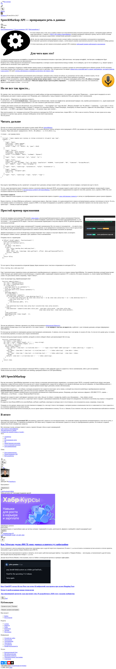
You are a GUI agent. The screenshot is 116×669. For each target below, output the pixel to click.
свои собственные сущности (68, 196)
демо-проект (35, 218)
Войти (6, 616)
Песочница (7, 632)
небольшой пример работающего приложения (90, 44)
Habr (10, 667)
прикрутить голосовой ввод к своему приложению (86, 69)
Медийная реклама (10, 654)
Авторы (6, 630)
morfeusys (4, 15)
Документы (8, 643)
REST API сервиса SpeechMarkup (60, 34)
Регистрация (8, 617)
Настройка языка (6, 665)
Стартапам (7, 659)
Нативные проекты (10, 655)
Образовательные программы (13, 657)
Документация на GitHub (8, 430)
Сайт (2, 491)
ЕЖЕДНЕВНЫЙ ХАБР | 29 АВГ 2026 (12, 535)
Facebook (6, 491)
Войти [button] (3, 11)
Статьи (6, 624)
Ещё (6, 598)
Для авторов (8, 639)
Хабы (6, 627)
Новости (7, 625)
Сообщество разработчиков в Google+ (12, 432)
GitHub (11, 491)
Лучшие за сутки (6, 606)
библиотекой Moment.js (53, 325)
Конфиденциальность (11, 646)
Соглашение (8, 644)
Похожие (14, 606)
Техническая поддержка (18, 665)
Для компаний (8, 641)
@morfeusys (12, 481)
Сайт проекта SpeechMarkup (9, 428)
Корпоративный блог (11, 652)
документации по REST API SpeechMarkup (36, 190)
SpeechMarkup (48, 127)
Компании (7, 628)
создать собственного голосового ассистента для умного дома (34, 71)
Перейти (3, 530)
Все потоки (7, 1)
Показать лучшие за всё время (9, 609)
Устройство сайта (9, 638)
